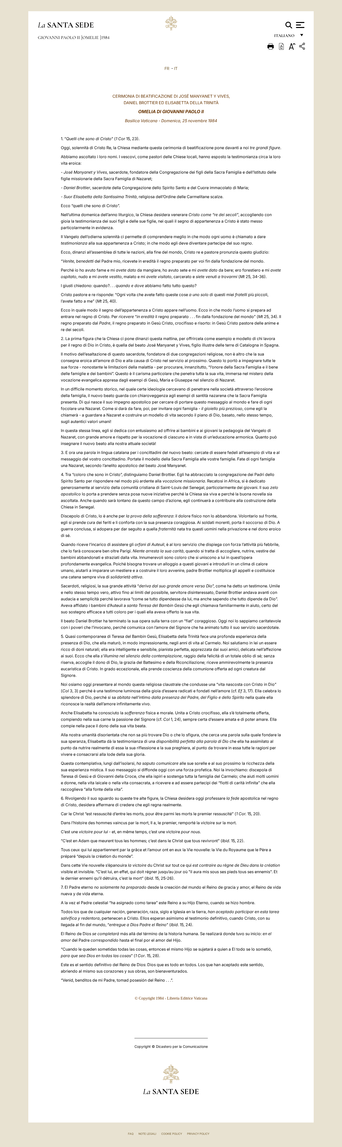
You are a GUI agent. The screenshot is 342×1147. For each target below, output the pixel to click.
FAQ (130, 1134)
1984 (105, 37)
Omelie (91, 37)
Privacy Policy (198, 1134)
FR (166, 68)
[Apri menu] (299, 25)
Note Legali (147, 1134)
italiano (285, 37)
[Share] (302, 47)
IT (176, 68)
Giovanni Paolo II (59, 37)
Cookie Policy (171, 1134)
